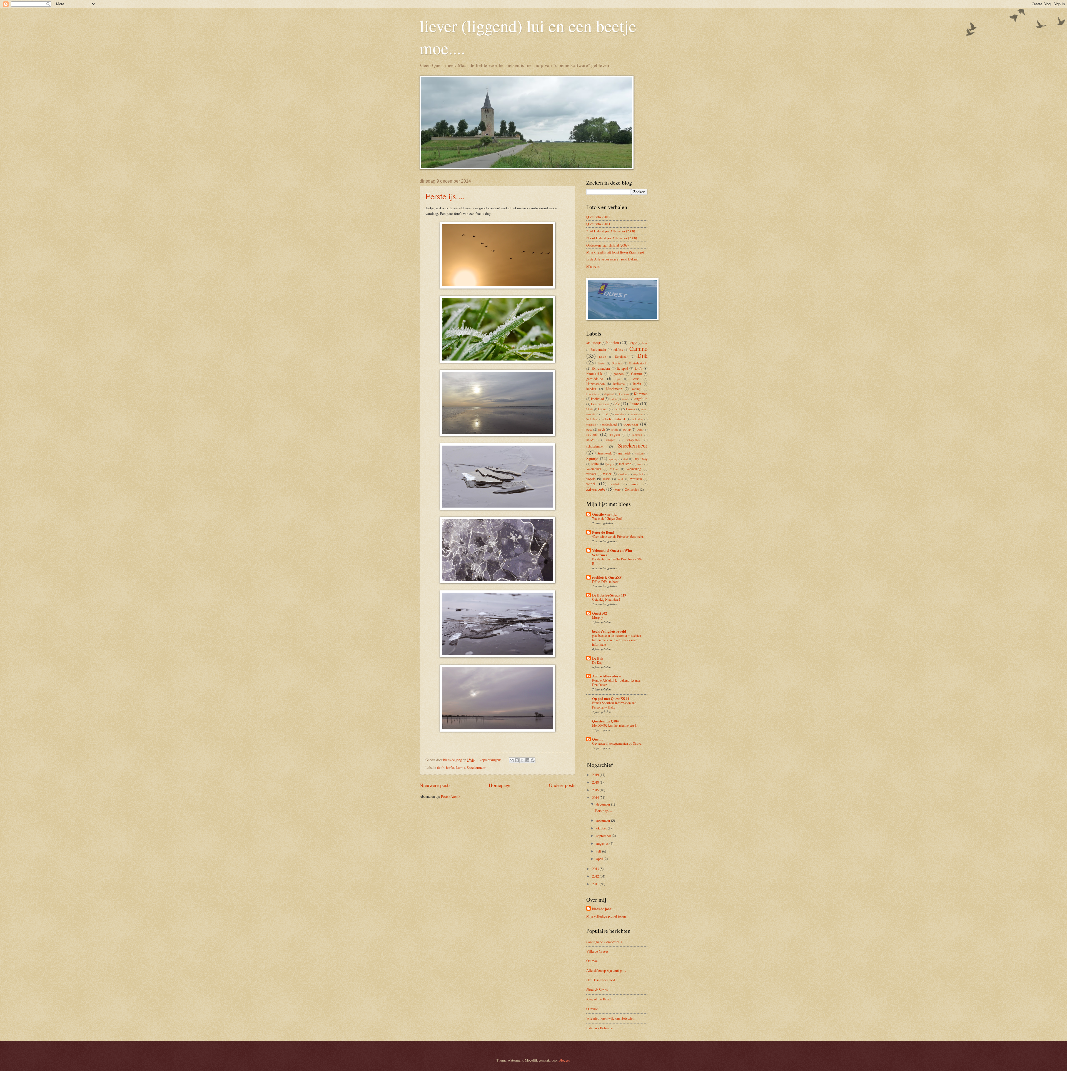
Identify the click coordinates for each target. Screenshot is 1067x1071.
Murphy (597, 617)
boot (644, 343)
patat (589, 429)
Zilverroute (595, 489)
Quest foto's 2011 (598, 223)
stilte (595, 463)
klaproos (624, 394)
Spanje (592, 458)
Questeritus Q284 (605, 721)
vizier (607, 473)
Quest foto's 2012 (598, 216)
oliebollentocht (614, 418)
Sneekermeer (476, 767)
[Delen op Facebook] (527, 760)
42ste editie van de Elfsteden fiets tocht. (618, 536)
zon (617, 489)
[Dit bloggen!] (517, 760)
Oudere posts (562, 785)
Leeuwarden (600, 403)
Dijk (642, 355)
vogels (590, 478)
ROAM (590, 440)
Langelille (639, 398)
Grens (635, 379)
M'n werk (592, 266)
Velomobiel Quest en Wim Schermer (612, 552)
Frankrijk (594, 373)
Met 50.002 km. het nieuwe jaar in (614, 725)
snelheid (624, 453)
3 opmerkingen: (490, 759)
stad (625, 459)
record (591, 434)
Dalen (602, 357)
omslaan (591, 424)
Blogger (564, 1060)
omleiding (637, 419)
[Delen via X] (522, 760)
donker (601, 363)
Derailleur (621, 356)
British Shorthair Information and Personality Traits (614, 704)
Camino (638, 348)
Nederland (592, 419)
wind (590, 483)
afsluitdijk (593, 342)
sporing (613, 459)
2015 (596, 789)
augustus (602, 843)
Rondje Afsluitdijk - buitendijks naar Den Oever (616, 682)
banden (612, 342)
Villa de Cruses (597, 951)
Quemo (597, 739)
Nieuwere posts (435, 785)
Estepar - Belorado (599, 1027)
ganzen (619, 373)
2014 (596, 797)
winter (635, 483)
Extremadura (601, 368)
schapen (610, 440)
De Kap (597, 662)
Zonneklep (632, 489)
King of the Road (598, 999)
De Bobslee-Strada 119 (609, 595)
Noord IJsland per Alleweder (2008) (611, 237)
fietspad (622, 368)
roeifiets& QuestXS (607, 577)
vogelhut (638, 474)
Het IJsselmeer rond (600, 979)
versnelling (634, 469)
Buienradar (598, 349)
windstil (615, 484)
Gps (617, 379)
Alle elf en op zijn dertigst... (606, 970)
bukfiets (618, 349)
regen (615, 434)
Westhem (636, 479)
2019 (596, 774)
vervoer (591, 474)
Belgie (633, 343)
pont (640, 429)
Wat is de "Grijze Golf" (607, 518)
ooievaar (631, 424)
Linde (589, 409)
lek (617, 403)
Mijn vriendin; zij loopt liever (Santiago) (615, 252)
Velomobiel (593, 469)
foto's (440, 767)
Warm (606, 479)
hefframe (619, 384)
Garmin (636, 373)
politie (614, 429)
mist (605, 413)
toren (640, 464)
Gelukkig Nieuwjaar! (606, 599)
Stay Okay (640, 459)
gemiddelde (594, 378)
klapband (609, 394)
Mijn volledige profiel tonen (606, 916)
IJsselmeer (614, 388)
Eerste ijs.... (445, 196)
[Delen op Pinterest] (532, 760)
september (604, 835)
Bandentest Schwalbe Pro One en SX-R (617, 561)
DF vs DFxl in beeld (605, 581)
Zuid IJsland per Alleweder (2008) (610, 230)
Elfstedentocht (638, 363)
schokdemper (595, 446)
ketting (636, 389)
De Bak (597, 658)
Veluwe (614, 469)
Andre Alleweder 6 (606, 676)
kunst (625, 399)
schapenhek (633, 440)
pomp (627, 429)
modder (619, 414)
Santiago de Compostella (604, 941)
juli (599, 851)
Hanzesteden (595, 383)
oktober (602, 828)
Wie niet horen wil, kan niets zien (610, 1018)
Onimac (592, 960)
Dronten (617, 363)
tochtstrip (625, 464)
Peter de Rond (603, 532)
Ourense (592, 1008)
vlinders (622, 474)
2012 (596, 876)
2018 (596, 782)
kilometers (592, 394)
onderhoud (609, 424)
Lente (634, 403)
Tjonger (609, 464)
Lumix (460, 767)
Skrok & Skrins (597, 989)
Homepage (499, 785)
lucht (617, 409)
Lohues (603, 409)
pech (601, 429)
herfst (450, 767)
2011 (596, 883)
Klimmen (640, 393)
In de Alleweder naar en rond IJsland (612, 259)
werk (621, 479)
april (600, 858)
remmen (637, 435)
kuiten (613, 399)
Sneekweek (604, 453)
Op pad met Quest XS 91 (610, 698)
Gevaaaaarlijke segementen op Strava (616, 743)
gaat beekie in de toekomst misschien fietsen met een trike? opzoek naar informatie (616, 640)
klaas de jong (601, 908)
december (603, 804)
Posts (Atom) (450, 796)
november (603, 820)
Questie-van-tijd (604, 514)
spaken (639, 453)
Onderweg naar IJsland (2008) (607, 245)
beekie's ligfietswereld (609, 631)
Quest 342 (599, 613)
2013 (596, 868)
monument (636, 414)
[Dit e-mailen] (511, 760)
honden (591, 389)
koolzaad (597, 398)
